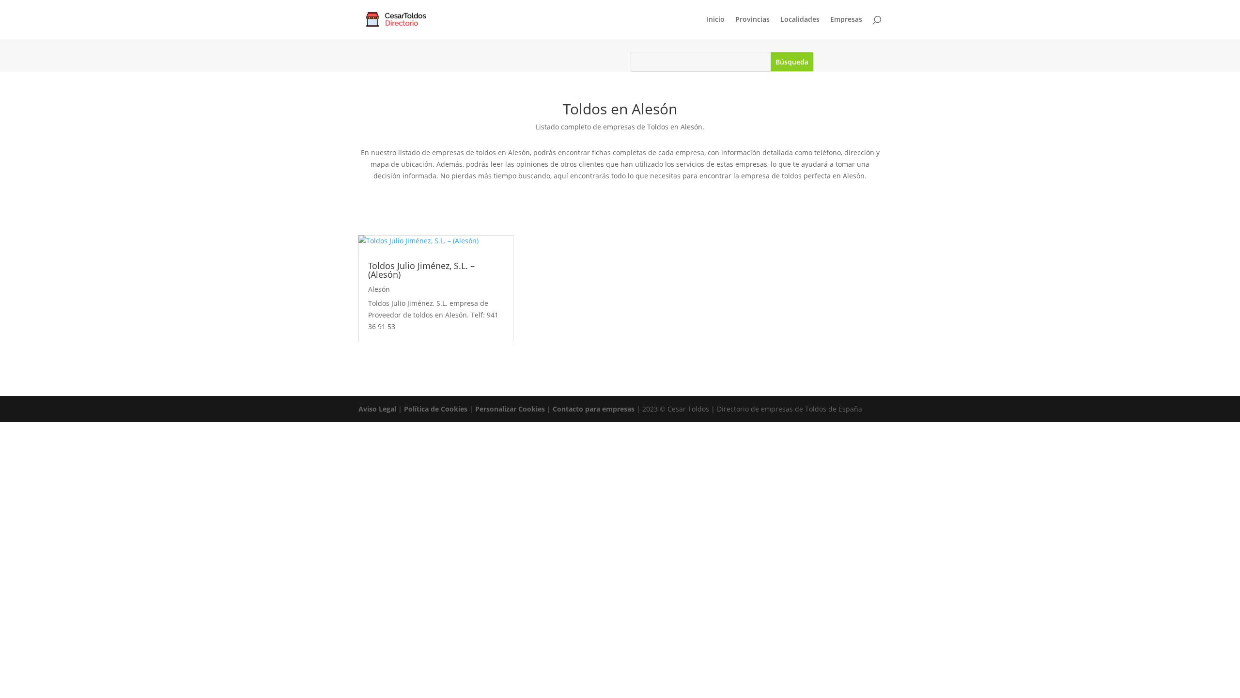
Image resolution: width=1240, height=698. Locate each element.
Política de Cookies (435, 408)
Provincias (752, 20)
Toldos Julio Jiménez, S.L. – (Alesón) (421, 270)
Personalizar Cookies (510, 408)
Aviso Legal (377, 408)
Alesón (379, 289)
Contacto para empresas (594, 408)
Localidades (800, 20)
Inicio (716, 20)
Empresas (846, 20)
